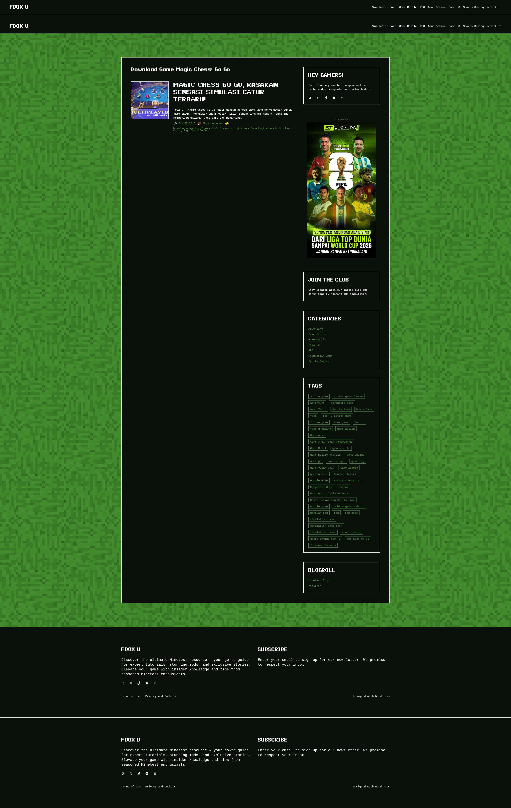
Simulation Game (213, 123)
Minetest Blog (318, 580)
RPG (310, 350)
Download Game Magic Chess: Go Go (196, 128)
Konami (343, 487)
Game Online (355, 454)
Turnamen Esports (323, 545)
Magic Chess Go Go (195, 130)
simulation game (322, 519)
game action (346, 428)
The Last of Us (358, 538)
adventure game (342, 402)
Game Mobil (318, 448)
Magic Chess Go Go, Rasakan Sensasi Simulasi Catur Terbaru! (225, 92)
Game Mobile (317, 339)
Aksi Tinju (318, 409)
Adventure (315, 328)
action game (319, 396)
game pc (315, 461)
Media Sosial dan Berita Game (332, 500)
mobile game (319, 506)
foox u (359, 422)
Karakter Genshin (346, 480)
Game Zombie (349, 467)
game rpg (357, 461)
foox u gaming (320, 428)
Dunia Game (364, 409)
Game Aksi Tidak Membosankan (331, 441)
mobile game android (349, 506)
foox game (341, 422)
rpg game (351, 513)
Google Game (319, 480)
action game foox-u (348, 396)
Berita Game (341, 409)
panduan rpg (319, 513)
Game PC (314, 345)
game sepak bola (322, 467)
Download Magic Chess (234, 128)
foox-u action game (337, 415)
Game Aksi (317, 435)
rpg (336, 513)
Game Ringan (336, 461)
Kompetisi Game (321, 487)
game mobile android (325, 454)
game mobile (341, 448)
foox (313, 415)
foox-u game (319, 422)
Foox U (19, 7)
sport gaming (351, 532)
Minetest (314, 586)
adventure (317, 402)
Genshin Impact (345, 474)
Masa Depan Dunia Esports (329, 493)
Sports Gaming (318, 361)
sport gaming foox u (325, 538)
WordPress (382, 696)
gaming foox (319, 474)
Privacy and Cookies (160, 696)
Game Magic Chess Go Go (266, 128)
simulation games (323, 532)
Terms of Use (131, 696)
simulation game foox (326, 525)
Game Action (317, 334)
